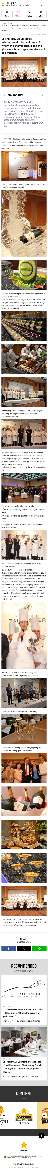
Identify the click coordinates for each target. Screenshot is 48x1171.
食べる (18, 15)
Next (44, 1115)
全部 (7, 15)
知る (29, 15)
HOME (3, 23)
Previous (3, 1115)
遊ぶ (41, 15)
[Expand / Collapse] (43, 95)
